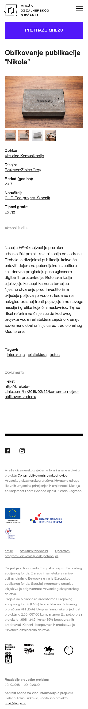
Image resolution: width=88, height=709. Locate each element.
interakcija (16, 355)
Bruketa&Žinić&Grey (23, 170)
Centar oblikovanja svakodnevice (43, 475)
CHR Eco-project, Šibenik (27, 198)
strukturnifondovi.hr (34, 551)
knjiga (10, 212)
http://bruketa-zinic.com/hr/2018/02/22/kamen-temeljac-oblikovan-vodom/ (42, 391)
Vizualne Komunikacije (24, 156)
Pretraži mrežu (44, 30)
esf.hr (9, 551)
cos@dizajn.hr (15, 703)
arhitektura (37, 355)
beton (55, 355)
